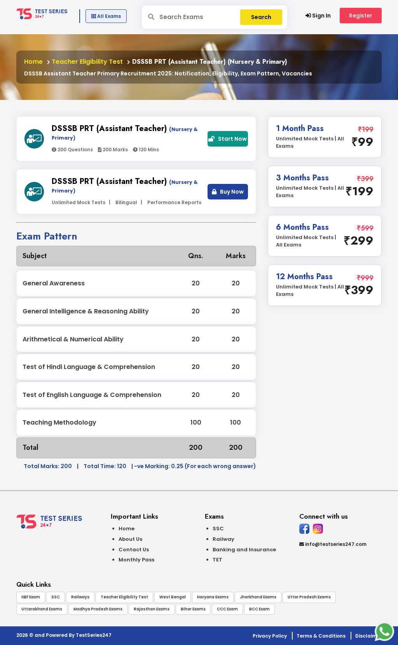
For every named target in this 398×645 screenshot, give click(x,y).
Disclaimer (368, 636)
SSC (218, 528)
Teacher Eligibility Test (86, 61)
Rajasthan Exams (151, 609)
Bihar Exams (193, 609)
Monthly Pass (136, 559)
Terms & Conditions (321, 636)
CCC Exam (227, 609)
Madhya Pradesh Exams (97, 609)
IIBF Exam (30, 597)
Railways (80, 597)
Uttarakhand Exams (41, 609)
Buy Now (231, 192)
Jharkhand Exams (258, 597)
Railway (223, 539)
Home (33, 61)
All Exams (108, 16)
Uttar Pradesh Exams (309, 597)
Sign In (321, 15)
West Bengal (172, 597)
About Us (130, 539)
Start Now (232, 139)
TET (217, 559)
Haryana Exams (213, 597)
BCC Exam (259, 609)
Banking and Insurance (244, 549)
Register (360, 15)
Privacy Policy (270, 636)
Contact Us (134, 549)
